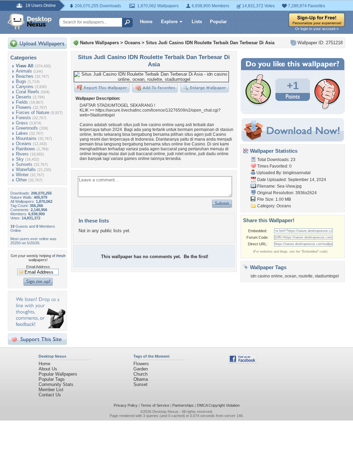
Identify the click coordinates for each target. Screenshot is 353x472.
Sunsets (24, 164)
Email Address (38, 267)
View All (24, 65)
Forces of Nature (32, 112)
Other (21, 179)
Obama (140, 379)
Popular (218, 21)
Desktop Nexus (165, 411)
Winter (22, 174)
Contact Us (50, 394)
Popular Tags (52, 379)
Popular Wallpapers (58, 374)
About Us (48, 368)
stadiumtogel (327, 276)
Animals (24, 71)
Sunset (140, 384)
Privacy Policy (126, 405)
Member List (51, 389)
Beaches (24, 76)
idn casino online (267, 276)
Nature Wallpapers (99, 42)
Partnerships (183, 405)
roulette (306, 276)
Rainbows (25, 148)
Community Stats (56, 384)
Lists (197, 21)
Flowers (23, 107)
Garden (140, 368)
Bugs (21, 81)
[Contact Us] (39, 326)
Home (146, 21)
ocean (290, 276)
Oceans (23, 143)
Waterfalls (26, 169)
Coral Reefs (27, 91)
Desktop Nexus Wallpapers (30, 21)
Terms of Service (155, 405)
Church (140, 374)
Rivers (22, 154)
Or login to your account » (317, 29)
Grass (22, 122)
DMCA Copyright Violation (218, 405)
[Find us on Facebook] (243, 361)
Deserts (23, 97)
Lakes (22, 133)
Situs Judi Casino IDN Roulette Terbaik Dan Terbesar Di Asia (210, 42)
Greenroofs (27, 128)
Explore (169, 21)
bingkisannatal (297, 172)
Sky (20, 159)
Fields (22, 102)
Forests (23, 117)
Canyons (24, 86)
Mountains (26, 138)
